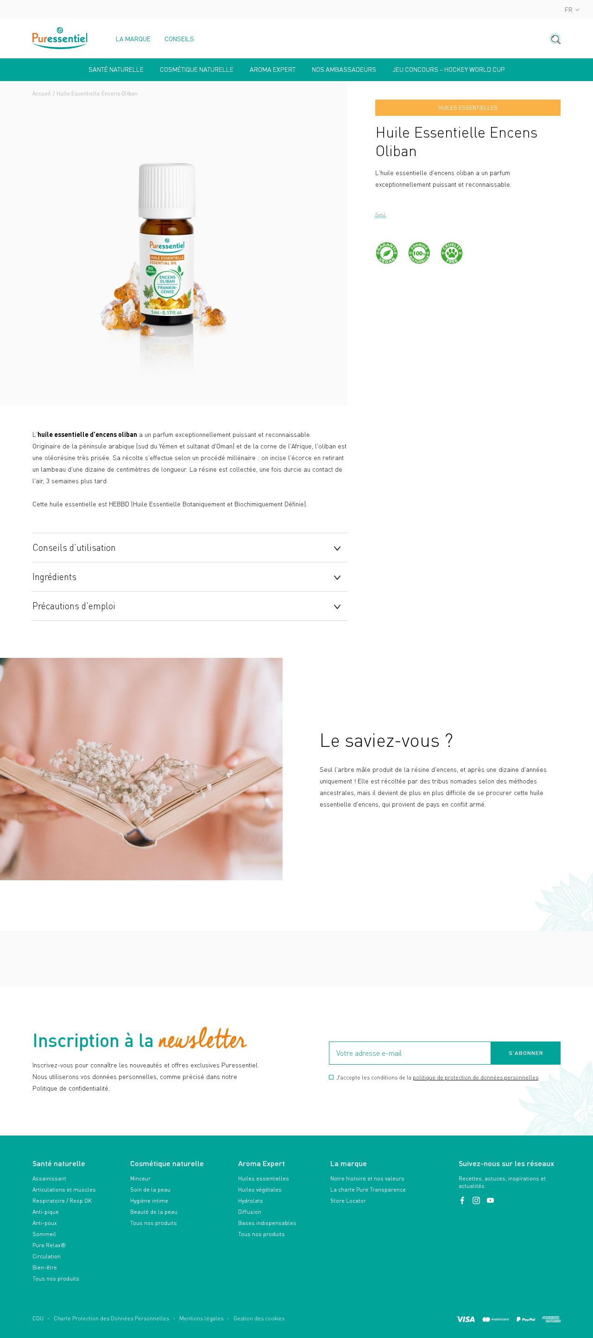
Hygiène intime (149, 1200)
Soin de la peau (150, 1189)
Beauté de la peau (153, 1211)
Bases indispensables (267, 1222)
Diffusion (249, 1211)
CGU (38, 1318)
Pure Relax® (49, 1245)
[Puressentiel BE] (60, 38)
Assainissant (49, 1178)
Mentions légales (201, 1318)
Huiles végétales (260, 1189)
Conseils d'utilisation (74, 547)
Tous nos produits (55, 1278)
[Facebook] (463, 1200)
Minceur (140, 1178)
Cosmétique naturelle (196, 69)
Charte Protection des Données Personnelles (111, 1318)
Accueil (41, 93)
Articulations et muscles (64, 1189)
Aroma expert (273, 69)
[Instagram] (477, 1200)
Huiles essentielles (263, 1178)
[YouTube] (490, 1200)
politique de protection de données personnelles (475, 1077)
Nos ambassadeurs (344, 69)
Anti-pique (45, 1211)
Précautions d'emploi (73, 606)
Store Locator (348, 1200)
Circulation (46, 1256)
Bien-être (44, 1267)
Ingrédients (54, 576)
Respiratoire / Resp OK (62, 1200)
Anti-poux (44, 1222)
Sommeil (44, 1234)
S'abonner (526, 1052)
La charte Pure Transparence (368, 1189)
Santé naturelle (116, 69)
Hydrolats (250, 1200)
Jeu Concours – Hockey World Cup (448, 69)
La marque (133, 39)
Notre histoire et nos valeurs (367, 1178)
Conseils (179, 39)
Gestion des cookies (258, 1318)
